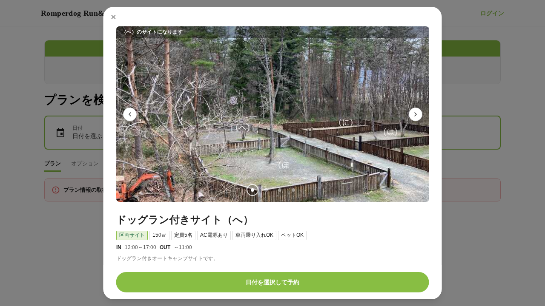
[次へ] (415, 114)
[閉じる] (113, 17)
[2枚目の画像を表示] (266, 190)
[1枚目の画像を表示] (252, 190)
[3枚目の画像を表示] (279, 190)
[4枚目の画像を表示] (293, 190)
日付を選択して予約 (272, 282)
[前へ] (130, 114)
